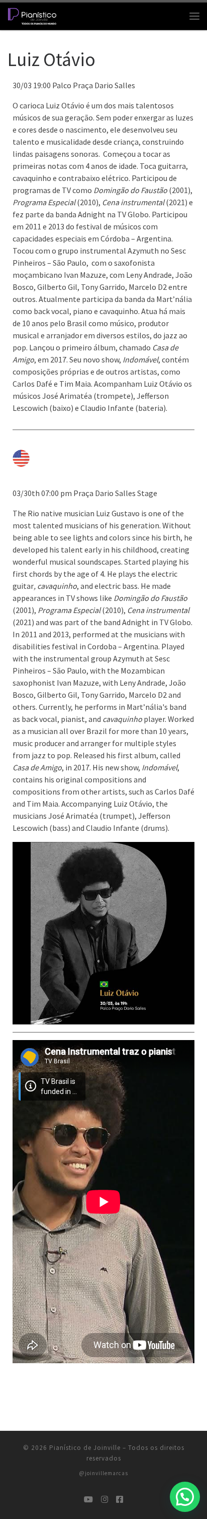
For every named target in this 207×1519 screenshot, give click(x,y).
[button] (185, 1497)
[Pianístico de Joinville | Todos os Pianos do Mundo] (32, 15)
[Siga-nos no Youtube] (88, 1499)
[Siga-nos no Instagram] (104, 1499)
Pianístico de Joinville (85, 1447)
